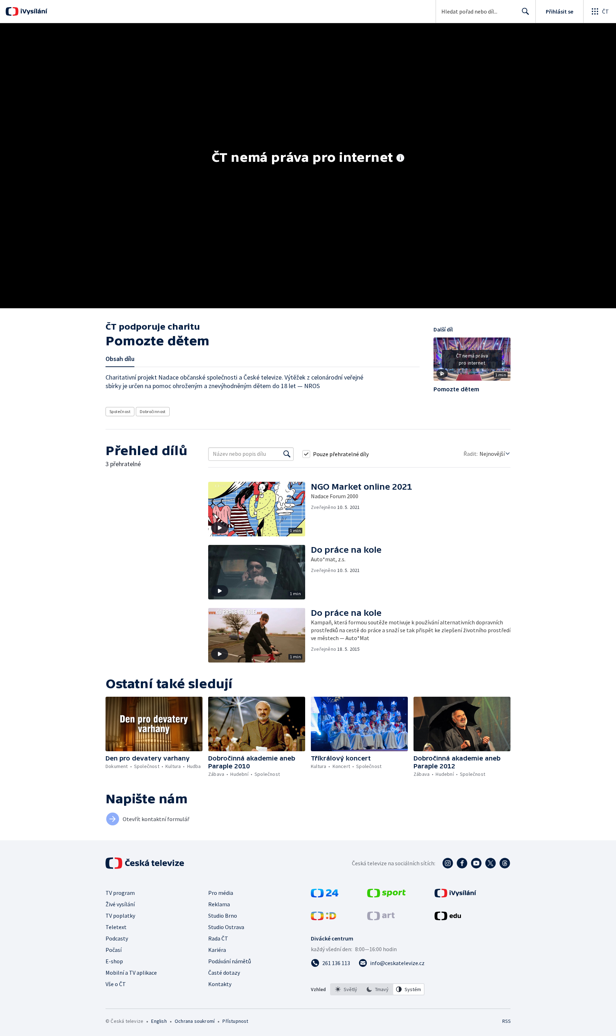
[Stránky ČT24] (324, 895)
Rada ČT (218, 938)
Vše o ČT (116, 984)
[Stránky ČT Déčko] (323, 918)
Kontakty (219, 984)
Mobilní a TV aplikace (131, 972)
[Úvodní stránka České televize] (145, 863)
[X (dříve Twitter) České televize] (490, 863)
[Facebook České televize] (462, 863)
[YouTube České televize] (476, 863)
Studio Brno (222, 915)
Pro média (220, 892)
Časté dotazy (224, 972)
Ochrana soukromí (195, 1021)
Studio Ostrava (226, 927)
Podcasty (117, 938)
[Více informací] (400, 158)
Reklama (219, 904)
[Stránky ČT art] (381, 918)
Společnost (119, 411)
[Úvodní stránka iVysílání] (33, 11)
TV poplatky (120, 915)
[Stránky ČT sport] (386, 895)
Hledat (525, 11)
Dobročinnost (153, 411)
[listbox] (377, 989)
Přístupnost (235, 1021)
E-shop (114, 961)
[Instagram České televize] (447, 863)
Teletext (116, 927)
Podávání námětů (229, 961)
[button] (471, 361)
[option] (346, 989)
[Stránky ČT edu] (448, 918)
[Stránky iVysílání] (455, 895)
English (158, 1021)
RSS (506, 1021)
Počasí (114, 949)
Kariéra (217, 949)
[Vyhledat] (287, 454)
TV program (120, 892)
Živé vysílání (120, 904)
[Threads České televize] (504, 863)
